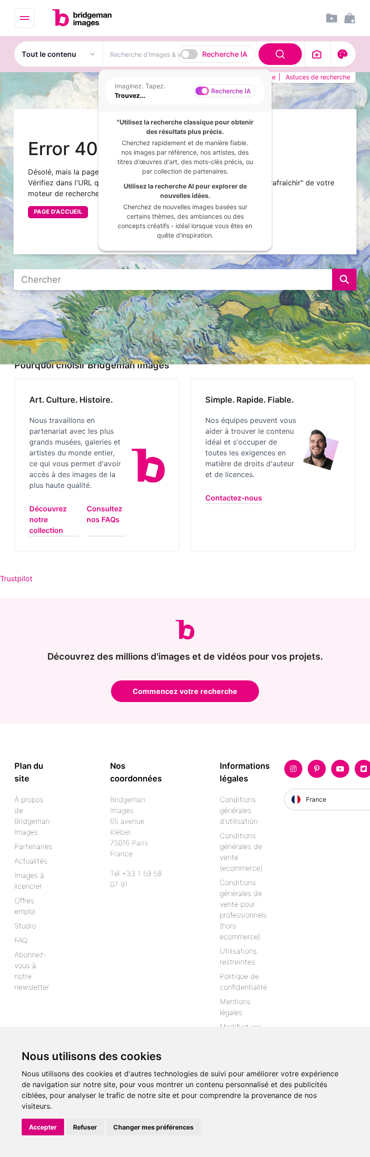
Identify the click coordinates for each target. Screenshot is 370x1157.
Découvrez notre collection (48, 519)
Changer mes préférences (153, 1127)
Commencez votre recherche (185, 691)
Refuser (85, 1127)
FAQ (21, 940)
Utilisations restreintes (238, 956)
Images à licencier (29, 881)
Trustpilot (16, 578)
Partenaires (33, 846)
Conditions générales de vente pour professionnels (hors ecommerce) (243, 909)
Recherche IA (224, 54)
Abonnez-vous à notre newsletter (31, 971)
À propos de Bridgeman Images (32, 815)
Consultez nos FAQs (104, 514)
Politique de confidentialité (243, 982)
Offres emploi (25, 906)
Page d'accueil (58, 211)
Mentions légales (235, 1007)
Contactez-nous (233, 497)
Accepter (43, 1127)
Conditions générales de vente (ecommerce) (241, 851)
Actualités (30, 860)
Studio (25, 925)
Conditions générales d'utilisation (239, 810)
